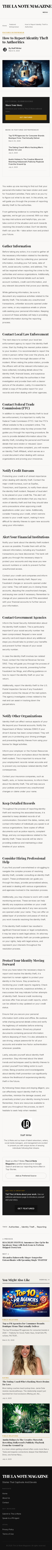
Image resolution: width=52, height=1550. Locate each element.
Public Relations (10, 1320)
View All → (44, 1280)
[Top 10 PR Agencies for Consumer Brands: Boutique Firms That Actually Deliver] (26, 1302)
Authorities (14, 1227)
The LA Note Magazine (27, 6)
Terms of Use (8, 1534)
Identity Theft (28, 1227)
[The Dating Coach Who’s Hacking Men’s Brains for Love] (26, 1360)
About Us (6, 1498)
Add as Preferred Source (26, 1176)
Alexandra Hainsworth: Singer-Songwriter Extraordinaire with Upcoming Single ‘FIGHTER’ (24, 1258)
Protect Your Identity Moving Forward (23, 962)
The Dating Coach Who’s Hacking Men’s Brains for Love (26, 148)
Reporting (41, 1227)
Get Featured (26, 1208)
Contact (5, 1502)
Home (4, 26)
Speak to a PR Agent (10, 1518)
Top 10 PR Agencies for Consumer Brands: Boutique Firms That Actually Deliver (27, 137)
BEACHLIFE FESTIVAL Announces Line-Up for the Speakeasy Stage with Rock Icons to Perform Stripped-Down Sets (25, 1245)
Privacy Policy (8, 1529)
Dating (5, 1378)
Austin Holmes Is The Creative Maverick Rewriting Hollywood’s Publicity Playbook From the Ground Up (26, 161)
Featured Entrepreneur (14, 26)
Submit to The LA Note (11, 1514)
